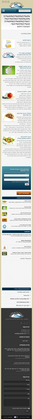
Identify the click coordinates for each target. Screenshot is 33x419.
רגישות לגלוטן (27, 40)
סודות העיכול (27, 207)
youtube (3, 1)
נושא (28, 394)
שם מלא (27, 173)
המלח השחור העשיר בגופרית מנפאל (21, 252)
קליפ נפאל (26, 295)
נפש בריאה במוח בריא (25, 225)
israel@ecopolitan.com (20, 333)
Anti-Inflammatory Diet (23, 302)
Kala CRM (10, 417)
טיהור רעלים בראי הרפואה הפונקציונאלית (24, 137)
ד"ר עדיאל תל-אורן (22, 417)
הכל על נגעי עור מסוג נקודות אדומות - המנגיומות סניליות (16, 234)
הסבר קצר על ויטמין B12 (22, 305)
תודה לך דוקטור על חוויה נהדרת (21, 363)
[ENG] (17, 417)
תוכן (28, 398)
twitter (8, 1)
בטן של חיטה (27, 246)
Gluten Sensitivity (26, 240)
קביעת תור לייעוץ (24, 193)
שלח (27, 184)
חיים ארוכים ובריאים (26, 213)
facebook (6, 1)
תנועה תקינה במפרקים (23, 292)
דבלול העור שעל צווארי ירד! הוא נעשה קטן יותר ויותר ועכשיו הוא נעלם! (17, 369)
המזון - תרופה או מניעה (24, 91)
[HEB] (15, 417)
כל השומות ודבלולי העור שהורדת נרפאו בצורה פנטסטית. (18, 356)
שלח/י (27, 411)
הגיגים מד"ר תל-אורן (25, 258)
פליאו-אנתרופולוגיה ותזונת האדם (22, 219)
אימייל (27, 178)
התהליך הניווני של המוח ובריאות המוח (24, 114)
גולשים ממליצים (26, 33)
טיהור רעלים (28, 201)
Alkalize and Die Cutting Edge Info (19, 299)
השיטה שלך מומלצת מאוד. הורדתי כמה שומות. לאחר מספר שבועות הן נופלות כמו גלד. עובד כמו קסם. (17, 349)
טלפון (28, 384)
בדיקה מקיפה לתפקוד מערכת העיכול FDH (25, 67)
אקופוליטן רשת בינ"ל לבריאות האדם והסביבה (24, 54)
